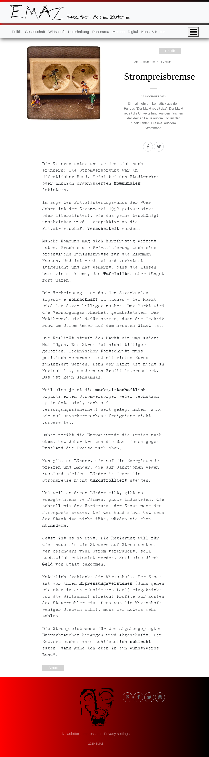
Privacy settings (117, 734)
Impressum (91, 734)
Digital (133, 32)
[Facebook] (148, 147)
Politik (17, 32)
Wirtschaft (56, 32)
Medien (118, 32)
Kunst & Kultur (153, 32)
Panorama (100, 32)
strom (53, 668)
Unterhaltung (78, 32)
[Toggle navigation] (193, 32)
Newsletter (70, 734)
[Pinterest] (127, 697)
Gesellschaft (35, 32)
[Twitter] (159, 147)
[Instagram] (160, 697)
